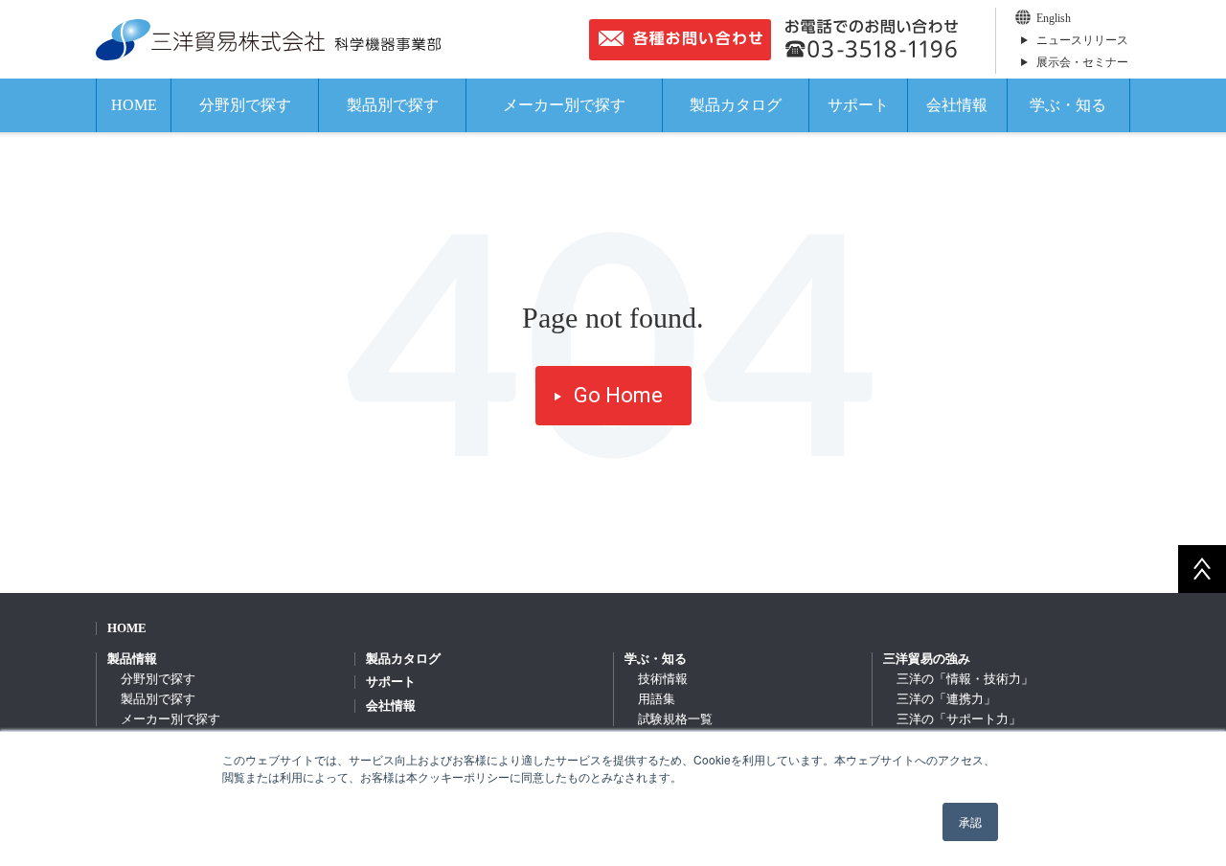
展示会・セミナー (1082, 62)
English (1053, 18)
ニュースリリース (1082, 40)
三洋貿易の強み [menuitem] (926, 658)
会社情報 (957, 105)
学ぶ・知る (1068, 105)
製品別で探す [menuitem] (158, 699)
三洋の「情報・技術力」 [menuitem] (965, 679)
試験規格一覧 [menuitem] (675, 719)
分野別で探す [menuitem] (158, 679)
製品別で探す (393, 105)
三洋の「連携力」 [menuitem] (946, 699)
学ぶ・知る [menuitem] (655, 658)
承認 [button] (970, 821)
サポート (858, 105)
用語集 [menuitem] (656, 699)
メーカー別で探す (564, 105)
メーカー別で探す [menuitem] (170, 719)
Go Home (618, 395)
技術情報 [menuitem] (663, 679)
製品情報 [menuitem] (132, 658)
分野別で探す (245, 105)
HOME (134, 105)
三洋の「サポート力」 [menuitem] (959, 719)
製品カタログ (736, 105)
